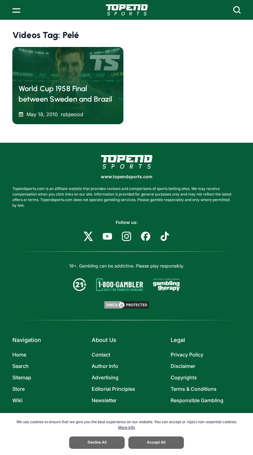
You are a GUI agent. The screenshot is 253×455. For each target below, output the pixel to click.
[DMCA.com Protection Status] (126, 305)
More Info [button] (126, 427)
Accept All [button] (156, 442)
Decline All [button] (97, 442)
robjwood (72, 114)
